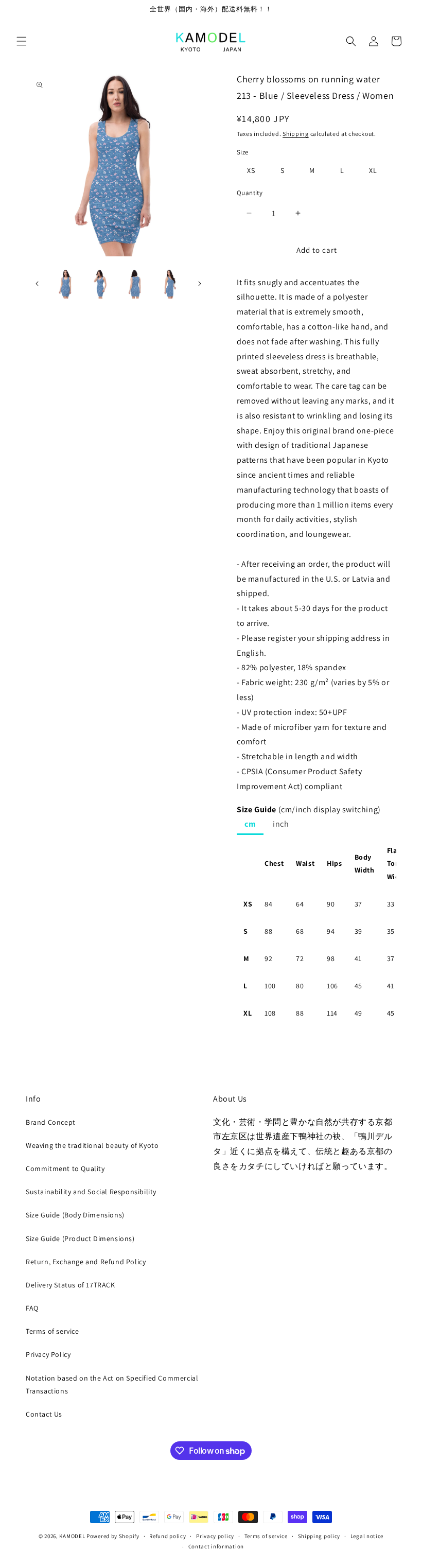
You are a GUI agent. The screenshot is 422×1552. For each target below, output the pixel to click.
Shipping (296, 133)
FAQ (32, 1308)
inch (281, 823)
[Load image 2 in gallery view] (101, 284)
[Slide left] (37, 283)
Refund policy (167, 1536)
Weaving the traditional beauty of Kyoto (92, 1145)
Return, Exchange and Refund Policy (86, 1261)
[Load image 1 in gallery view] (66, 284)
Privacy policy (215, 1536)
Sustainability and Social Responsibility (91, 1191)
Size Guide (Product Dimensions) (80, 1238)
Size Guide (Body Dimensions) (75, 1214)
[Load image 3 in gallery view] (135, 284)
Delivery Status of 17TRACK (70, 1284)
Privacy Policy (48, 1354)
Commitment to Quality (65, 1168)
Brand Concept (51, 1122)
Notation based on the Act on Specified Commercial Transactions (112, 1384)
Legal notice (366, 1536)
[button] (21, 41)
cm (250, 823)
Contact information (216, 1546)
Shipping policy (319, 1536)
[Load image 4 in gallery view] (170, 284)
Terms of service (52, 1331)
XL (373, 170)
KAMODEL (72, 1536)
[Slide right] (199, 283)
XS (251, 170)
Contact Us (44, 1414)
